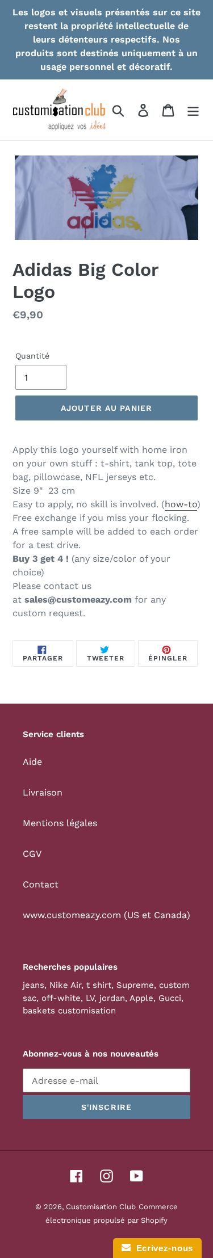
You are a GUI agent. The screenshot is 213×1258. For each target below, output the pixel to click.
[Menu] (193, 110)
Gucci (169, 998)
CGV (32, 853)
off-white (61, 998)
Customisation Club (101, 1206)
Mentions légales (60, 823)
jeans (33, 985)
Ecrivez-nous (162, 1248)
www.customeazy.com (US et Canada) (106, 915)
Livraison (42, 792)
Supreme (135, 985)
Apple (141, 998)
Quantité (32, 355)
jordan (112, 998)
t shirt (98, 985)
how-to (181, 504)
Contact (41, 884)
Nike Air (65, 985)
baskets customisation (69, 1010)
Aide (32, 761)
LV (90, 998)
